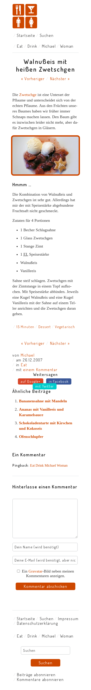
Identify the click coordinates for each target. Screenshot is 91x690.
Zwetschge (27, 94)
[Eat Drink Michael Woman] (45, 16)
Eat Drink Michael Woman (49, 465)
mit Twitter (44, 386)
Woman (67, 46)
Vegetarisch (65, 327)
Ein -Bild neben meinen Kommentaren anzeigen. (48, 573)
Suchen (47, 35)
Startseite (26, 35)
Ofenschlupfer (31, 436)
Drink (32, 46)
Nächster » (60, 78)
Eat (20, 46)
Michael (49, 46)
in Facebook (59, 381)
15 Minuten (25, 327)
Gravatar (35, 571)
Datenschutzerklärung (37, 623)
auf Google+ (31, 381)
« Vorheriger (33, 78)
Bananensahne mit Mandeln (43, 401)
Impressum (68, 618)
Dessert (44, 327)
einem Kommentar (40, 369)
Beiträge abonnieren (36, 674)
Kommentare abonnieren (40, 679)
